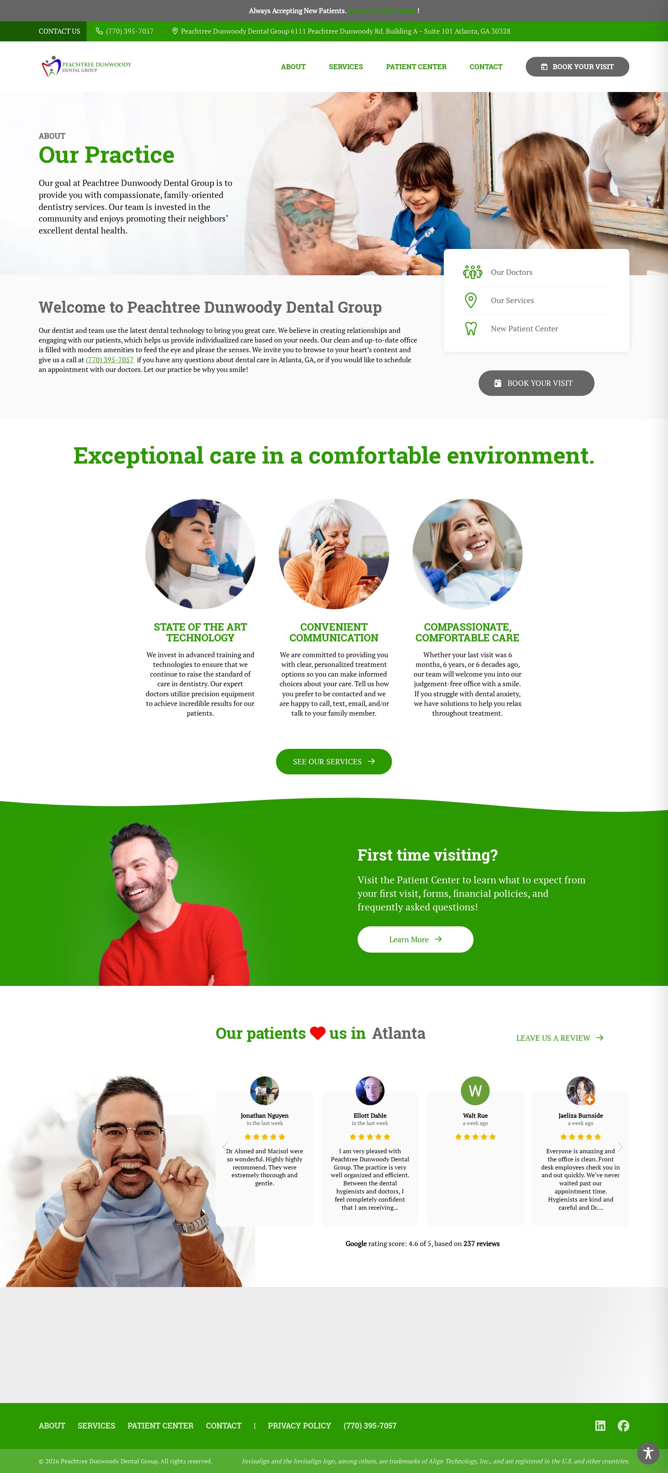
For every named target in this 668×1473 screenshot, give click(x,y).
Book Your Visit (583, 66)
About (293, 66)
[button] (225, 1147)
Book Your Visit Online (382, 10)
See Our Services (327, 761)
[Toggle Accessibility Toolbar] (648, 1453)
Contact (486, 66)
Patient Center (416, 66)
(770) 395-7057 (110, 359)
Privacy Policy (299, 1425)
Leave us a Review (553, 1038)
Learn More (409, 939)
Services (346, 66)
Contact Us (59, 31)
